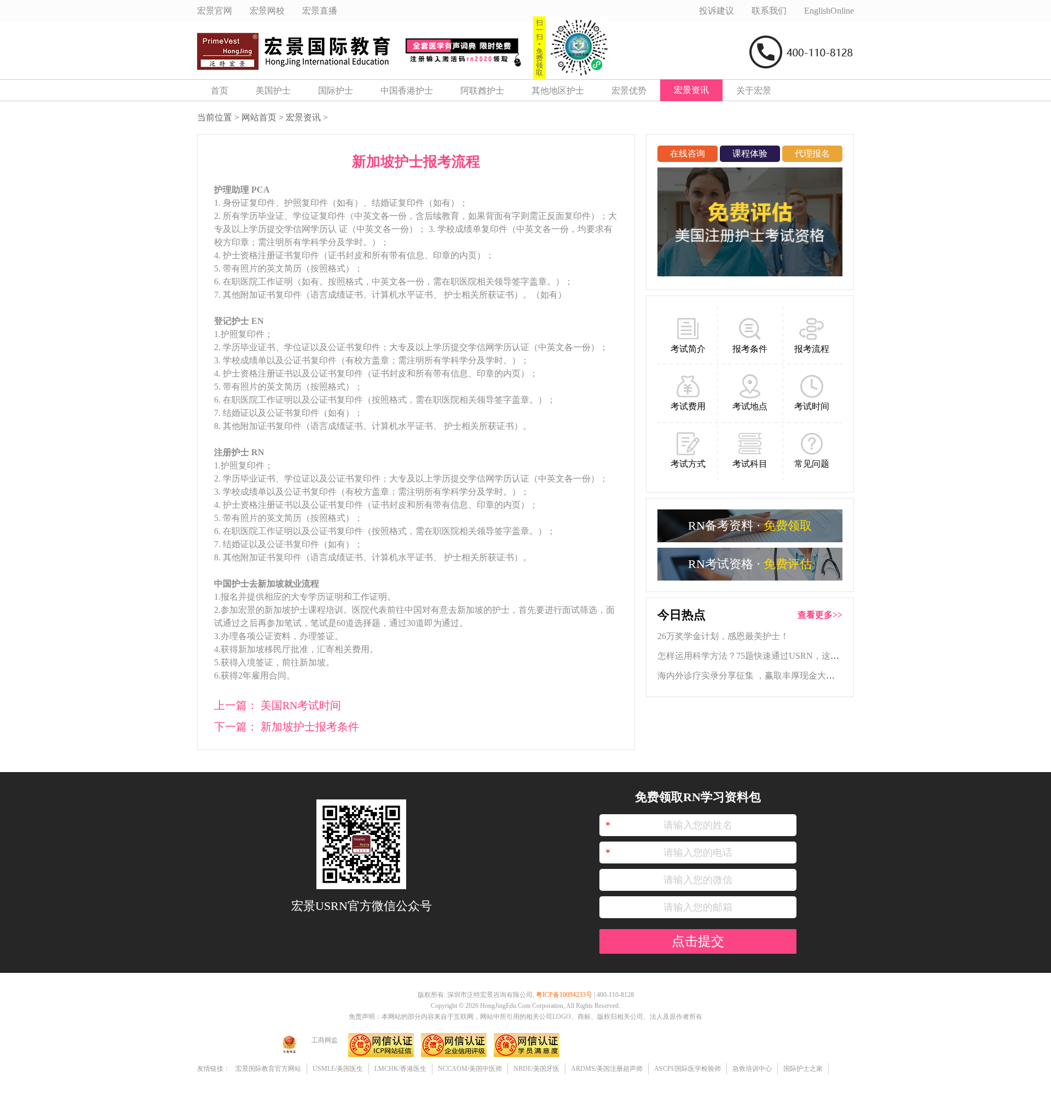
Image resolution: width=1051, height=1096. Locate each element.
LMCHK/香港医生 (400, 1068)
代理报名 (812, 153)
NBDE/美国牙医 (536, 1068)
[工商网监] (289, 1055)
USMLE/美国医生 (338, 1068)
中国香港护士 (406, 90)
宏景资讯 (691, 90)
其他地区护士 (558, 90)
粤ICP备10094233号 (564, 995)
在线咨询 (687, 153)
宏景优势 (628, 90)
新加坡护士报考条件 (310, 727)
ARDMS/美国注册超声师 (607, 1068)
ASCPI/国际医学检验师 (687, 1068)
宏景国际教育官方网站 (268, 1068)
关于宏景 (753, 90)
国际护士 (335, 90)
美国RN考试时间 (301, 705)
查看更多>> (820, 614)
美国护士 (273, 90)
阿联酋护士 (482, 90)
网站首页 (258, 117)
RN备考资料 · (750, 525)
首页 (219, 90)
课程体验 (749, 153)
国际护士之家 (803, 1068)
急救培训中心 (752, 1068)
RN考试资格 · (750, 564)
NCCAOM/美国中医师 (470, 1068)
